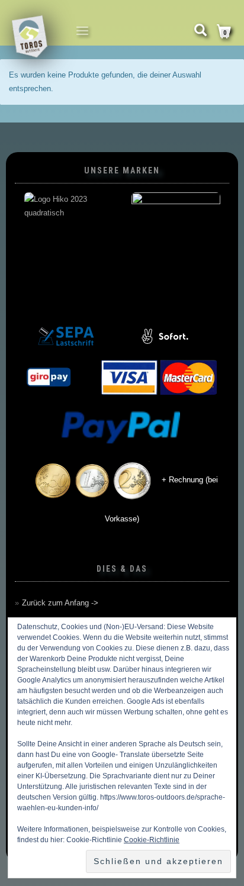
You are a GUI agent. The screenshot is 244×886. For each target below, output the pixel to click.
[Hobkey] (175, 236)
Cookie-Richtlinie (151, 840)
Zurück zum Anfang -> (60, 602)
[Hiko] (68, 236)
